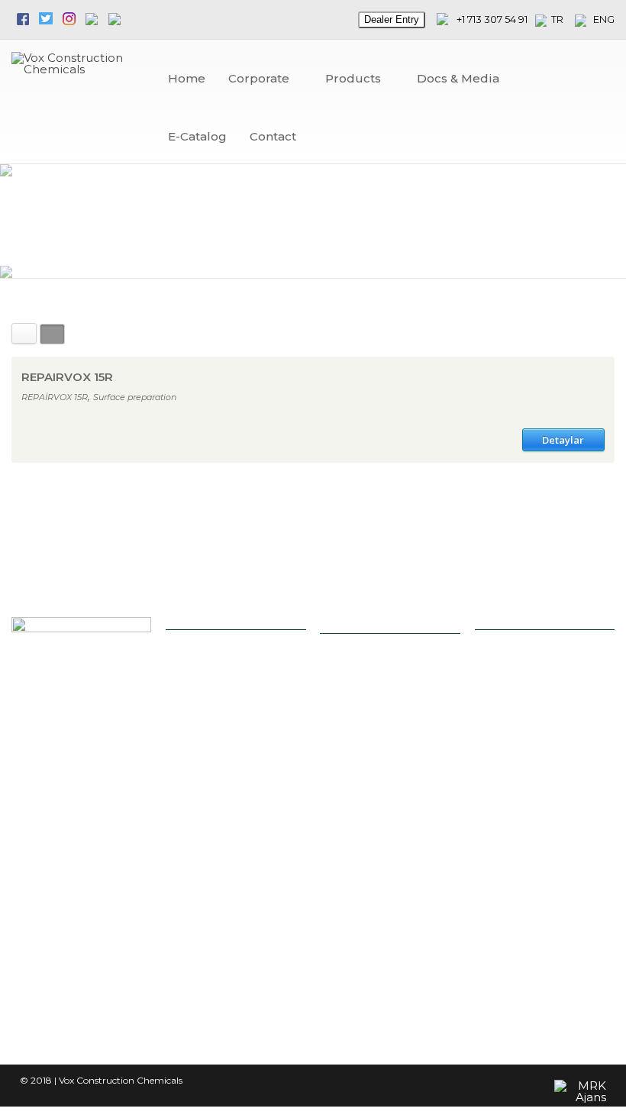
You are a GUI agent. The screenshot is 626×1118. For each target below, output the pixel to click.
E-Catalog (197, 136)
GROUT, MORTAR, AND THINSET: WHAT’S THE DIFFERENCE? (383, 718)
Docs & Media (458, 78)
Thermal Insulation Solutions (231, 878)
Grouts (205, 803)
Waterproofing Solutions (222, 828)
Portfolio (209, 742)
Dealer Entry (391, 19)
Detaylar (563, 440)
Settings (208, 784)
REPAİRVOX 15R (54, 397)
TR (561, 19)
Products (353, 78)
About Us (210, 705)
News (202, 723)
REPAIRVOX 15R (67, 377)
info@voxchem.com (546, 671)
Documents (216, 965)
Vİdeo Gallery (219, 946)
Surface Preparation (234, 853)
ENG (600, 19)
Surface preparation (134, 397)
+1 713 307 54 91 (492, 19)
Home (186, 78)
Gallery (205, 928)
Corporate (258, 78)
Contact (273, 136)
